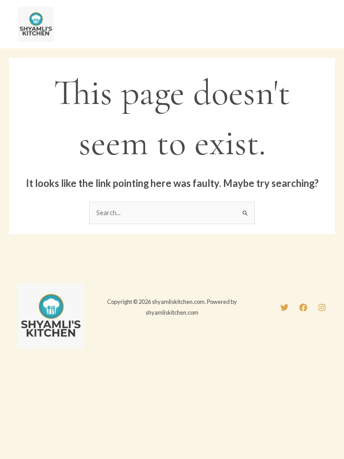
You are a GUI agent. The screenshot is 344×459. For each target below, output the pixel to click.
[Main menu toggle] (316, 24)
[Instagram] (322, 307)
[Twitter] (284, 307)
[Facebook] (303, 307)
